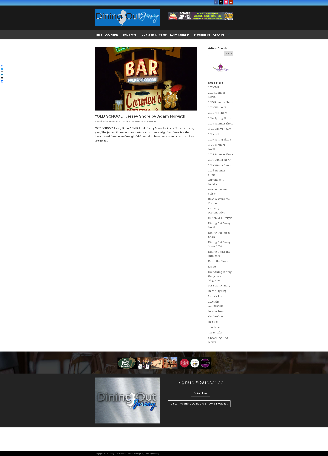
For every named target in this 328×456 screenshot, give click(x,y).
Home (98, 35)
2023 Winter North (219, 107)
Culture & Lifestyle (111, 121)
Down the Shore (218, 261)
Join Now (200, 393)
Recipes (213, 321)
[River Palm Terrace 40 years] (200, 19)
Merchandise (202, 35)
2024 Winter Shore (219, 128)
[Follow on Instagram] (226, 2)
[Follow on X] (221, 2)
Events (212, 266)
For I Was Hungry (219, 285)
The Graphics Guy (151, 454)
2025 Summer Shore (220, 154)
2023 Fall (98, 121)
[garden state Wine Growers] (220, 75)
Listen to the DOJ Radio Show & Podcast (199, 403)
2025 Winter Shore (219, 165)
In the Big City (217, 290)
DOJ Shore (129, 35)
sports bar (214, 327)
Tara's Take (215, 332)
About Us (218, 35)
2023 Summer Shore (220, 102)
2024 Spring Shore (219, 118)
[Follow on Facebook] (216, 2)
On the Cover (216, 316)
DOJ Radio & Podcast (154, 35)
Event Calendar (179, 35)
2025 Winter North (220, 159)
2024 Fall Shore (217, 112)
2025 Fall (213, 134)
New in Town (216, 311)
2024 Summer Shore (220, 123)
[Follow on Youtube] (231, 2)
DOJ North (111, 35)
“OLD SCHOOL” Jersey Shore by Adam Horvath (140, 116)
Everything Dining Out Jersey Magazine (138, 121)
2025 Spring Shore (219, 139)
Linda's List (215, 296)
